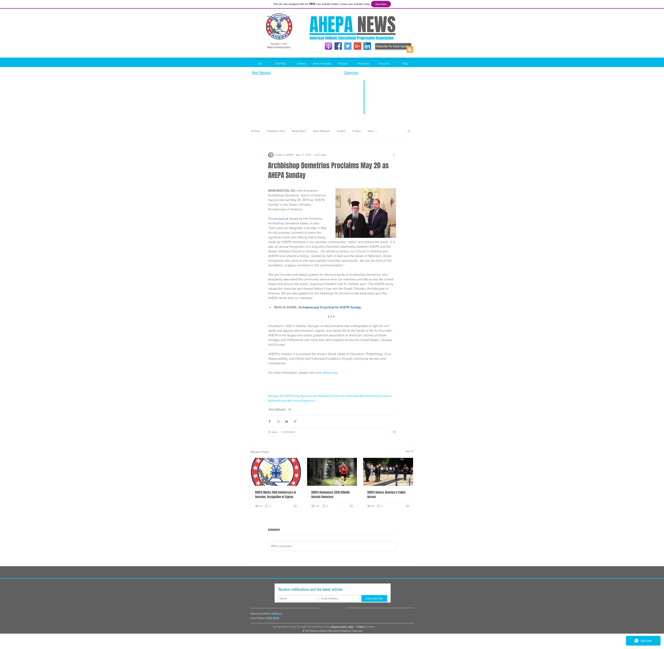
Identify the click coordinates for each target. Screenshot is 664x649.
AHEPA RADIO (272, 618)
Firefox (361, 626)
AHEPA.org (277, 613)
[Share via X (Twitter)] (278, 421)
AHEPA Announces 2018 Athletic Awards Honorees (330, 494)
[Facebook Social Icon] (338, 46)
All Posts (255, 131)
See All (409, 451)
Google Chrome (339, 626)
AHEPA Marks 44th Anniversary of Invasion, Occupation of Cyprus (275, 494)
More (371, 131)
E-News (356, 131)
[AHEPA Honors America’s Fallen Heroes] (388, 472)
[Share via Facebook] (269, 421)
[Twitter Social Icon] (348, 46)
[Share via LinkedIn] (286, 421)
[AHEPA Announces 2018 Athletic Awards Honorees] (332, 472)
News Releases (321, 131)
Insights (341, 131)
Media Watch (299, 131)
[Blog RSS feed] (410, 49)
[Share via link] (295, 421)
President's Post (276, 131)
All (289, 409)
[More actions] (394, 155)
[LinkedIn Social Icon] (367, 46)
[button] (363, 62)
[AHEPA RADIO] (328, 46)
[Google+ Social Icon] (357, 46)
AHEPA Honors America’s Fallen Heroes (386, 494)
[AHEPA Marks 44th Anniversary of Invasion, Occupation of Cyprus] (276, 472)
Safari (351, 626)
